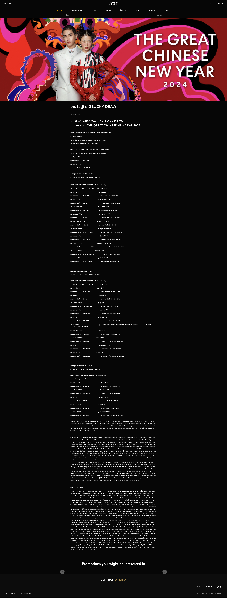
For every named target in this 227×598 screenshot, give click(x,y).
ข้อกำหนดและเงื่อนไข (25, 593)
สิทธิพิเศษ (108, 10)
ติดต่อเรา (167, 10)
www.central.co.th (94, 444)
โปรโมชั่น (59, 10)
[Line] (219, 4)
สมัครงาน (8, 587)
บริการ (137, 10)
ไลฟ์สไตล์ (93, 10)
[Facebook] (214, 4)
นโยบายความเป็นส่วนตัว (12, 593)
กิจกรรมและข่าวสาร (76, 10)
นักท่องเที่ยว (152, 10)
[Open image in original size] (113, 3)
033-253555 (208, 587)
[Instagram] (216, 4)
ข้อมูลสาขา (123, 10)
